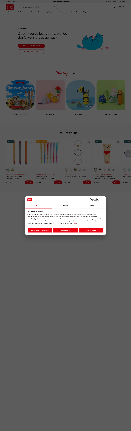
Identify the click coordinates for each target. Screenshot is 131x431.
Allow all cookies (91, 230)
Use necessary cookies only (40, 230)
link (75, 223)
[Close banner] (103, 199)
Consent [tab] (38, 206)
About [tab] (92, 205)
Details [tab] (65, 205)
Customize (64, 230)
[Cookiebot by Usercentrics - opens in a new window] (91, 199)
